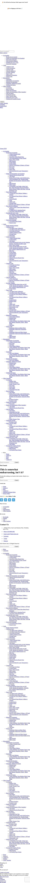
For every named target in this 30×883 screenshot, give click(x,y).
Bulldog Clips (12, 381)
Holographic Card (13, 307)
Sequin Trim (12, 319)
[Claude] (9, 499)
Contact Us (9, 459)
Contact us (5, 490)
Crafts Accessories (10, 68)
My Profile (5, 517)
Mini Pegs (11, 250)
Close (1, 864)
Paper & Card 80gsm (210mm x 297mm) (19, 165)
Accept (7, 876)
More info (2, 876)
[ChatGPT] (1, 499)
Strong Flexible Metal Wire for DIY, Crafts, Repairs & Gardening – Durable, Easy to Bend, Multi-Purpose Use (19, 248)
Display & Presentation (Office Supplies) (16, 92)
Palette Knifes (12, 164)
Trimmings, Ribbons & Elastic (13, 83)
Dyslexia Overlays (13, 382)
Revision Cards (13, 401)
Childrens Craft (10, 66)
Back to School (10, 89)
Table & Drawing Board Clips (16, 175)
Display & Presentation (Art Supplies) (15, 58)
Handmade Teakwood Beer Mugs (17, 328)
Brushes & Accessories (11, 57)
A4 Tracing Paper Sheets (15, 221)
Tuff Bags (11, 259)
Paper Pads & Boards (11, 59)
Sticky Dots (12, 169)
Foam (10, 200)
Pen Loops (11, 166)
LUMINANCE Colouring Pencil (17, 210)
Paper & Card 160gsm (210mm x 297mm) (19, 204)
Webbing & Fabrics (11, 85)
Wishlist (5, 518)
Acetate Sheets (12, 155)
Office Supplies (7, 86)
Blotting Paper (12, 301)
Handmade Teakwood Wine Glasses (18, 332)
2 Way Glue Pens (13, 279)
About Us (8, 455)
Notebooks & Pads (10, 94)
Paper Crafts (9, 73)
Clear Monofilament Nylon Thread (17, 158)
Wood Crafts (9, 76)
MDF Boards (12, 161)
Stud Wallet (12, 388)
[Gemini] (13, 499)
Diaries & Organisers (11, 90)
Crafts (4, 65)
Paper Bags (12, 235)
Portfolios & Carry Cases (12, 62)
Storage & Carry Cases (11, 97)
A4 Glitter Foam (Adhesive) (16, 228)
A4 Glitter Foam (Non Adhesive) (17, 229)
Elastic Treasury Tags (14, 384)
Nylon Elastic (12, 162)
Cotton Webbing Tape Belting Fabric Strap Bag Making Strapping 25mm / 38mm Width (19, 322)
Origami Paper (12, 203)
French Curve (12, 222)
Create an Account (4, 872)
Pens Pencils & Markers (12, 61)
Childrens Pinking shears (15, 232)
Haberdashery (6, 78)
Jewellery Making (10, 72)
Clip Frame (12, 176)
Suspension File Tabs (14, 389)
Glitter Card (12, 201)
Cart (4, 519)
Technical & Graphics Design (13, 99)
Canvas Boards (13, 199)
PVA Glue (11, 168)
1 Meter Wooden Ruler (14, 154)
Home (7, 454)
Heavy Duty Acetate (14, 159)
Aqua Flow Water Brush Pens (16, 157)
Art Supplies (6, 55)
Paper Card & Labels (11, 96)
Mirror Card (12, 308)
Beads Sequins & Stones (12, 225)
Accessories (9, 87)
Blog (7, 458)
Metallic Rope (12, 270)
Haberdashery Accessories (12, 80)
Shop (7, 456)
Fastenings (8, 79)
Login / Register (7, 860)
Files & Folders (10, 93)
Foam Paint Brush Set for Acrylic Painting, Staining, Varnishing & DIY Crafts (19, 243)
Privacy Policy (6, 493)
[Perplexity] (5, 499)
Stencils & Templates (11, 64)
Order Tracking (7, 521)
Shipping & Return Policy (9, 492)
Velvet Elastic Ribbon (14, 316)
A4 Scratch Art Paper (14, 231)
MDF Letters (12, 185)
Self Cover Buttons (14, 353)
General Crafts (9, 69)
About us (5, 488)
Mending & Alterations (11, 82)
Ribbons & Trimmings (11, 75)
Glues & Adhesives (11, 71)
